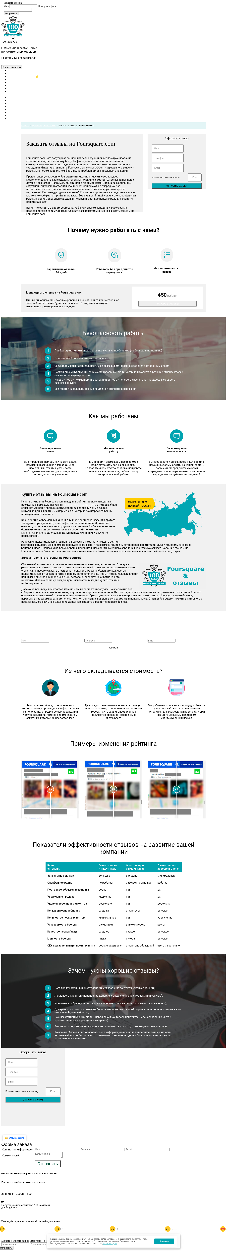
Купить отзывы (16, 73)
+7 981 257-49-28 (41, 61)
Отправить (11, 13)
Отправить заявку (176, 186)
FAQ (3, 1187)
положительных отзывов (79, 504)
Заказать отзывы (168, 303)
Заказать (114, 647)
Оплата (9, 1202)
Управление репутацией (22, 76)
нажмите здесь (110, 1244)
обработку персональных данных (75, 1173)
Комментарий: (11, 1155)
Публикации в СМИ (19, 85)
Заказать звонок (12, 67)
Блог (10, 88)
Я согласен (164, 1241)
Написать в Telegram (68, 61)
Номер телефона (47, 6)
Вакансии (7, 1218)
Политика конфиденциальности (21, 1213)
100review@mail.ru (15, 61)
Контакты (13, 91)
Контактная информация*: (18, 1149)
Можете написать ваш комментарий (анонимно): (29, 1240)
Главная (12, 70)
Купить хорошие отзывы (44, 125)
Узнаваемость (15, 79)
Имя (6, 6)
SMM (11, 82)
